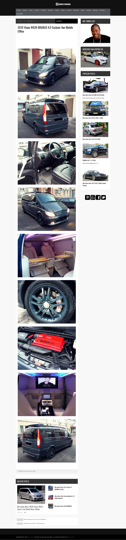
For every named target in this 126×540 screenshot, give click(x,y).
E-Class (57, 10)
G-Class (63, 10)
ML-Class (102, 10)
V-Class (27, 471)
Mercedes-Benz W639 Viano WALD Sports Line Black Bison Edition (30, 508)
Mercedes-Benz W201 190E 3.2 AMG (93, 118)
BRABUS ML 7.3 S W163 (89, 160)
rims (24, 471)
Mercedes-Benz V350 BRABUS (63, 506)
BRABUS (30, 21)
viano (31, 471)
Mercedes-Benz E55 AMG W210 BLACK (93, 95)
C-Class (31, 10)
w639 (34, 471)
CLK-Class (43, 10)
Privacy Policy (71, 537)
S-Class (83, 10)
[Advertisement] (47, 40)
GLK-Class (76, 10)
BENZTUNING (30, 537)
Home (20, 21)
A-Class (19, 10)
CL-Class (37, 10)
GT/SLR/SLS (20, 14)
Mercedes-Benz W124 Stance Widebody (35, 519)
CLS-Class (50, 10)
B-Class (25, 10)
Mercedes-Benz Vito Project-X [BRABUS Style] (63, 488)
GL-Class (69, 10)
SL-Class (89, 10)
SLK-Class (95, 10)
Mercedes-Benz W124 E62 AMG (91, 139)
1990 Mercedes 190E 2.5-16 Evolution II (34, 523)
